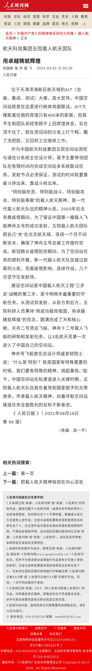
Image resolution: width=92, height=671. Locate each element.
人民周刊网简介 (17, 628)
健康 (36, 24)
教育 (84, 16)
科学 (46, 16)
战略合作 (41, 628)
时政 (7, 16)
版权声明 (80, 628)
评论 (17, 16)
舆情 (26, 24)
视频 (74, 24)
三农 (17, 24)
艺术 (65, 16)
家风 (55, 24)
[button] (84, 23)
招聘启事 (36, 634)
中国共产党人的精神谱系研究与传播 (45, 33)
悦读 (7, 24)
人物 (74, 16)
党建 (36, 16)
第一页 (27, 473)
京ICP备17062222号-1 (46, 645)
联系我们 (56, 634)
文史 (55, 16)
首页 (9, 33)
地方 (65, 24)
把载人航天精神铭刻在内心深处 (52, 482)
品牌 (46, 24)
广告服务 (60, 628)
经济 (26, 16)
